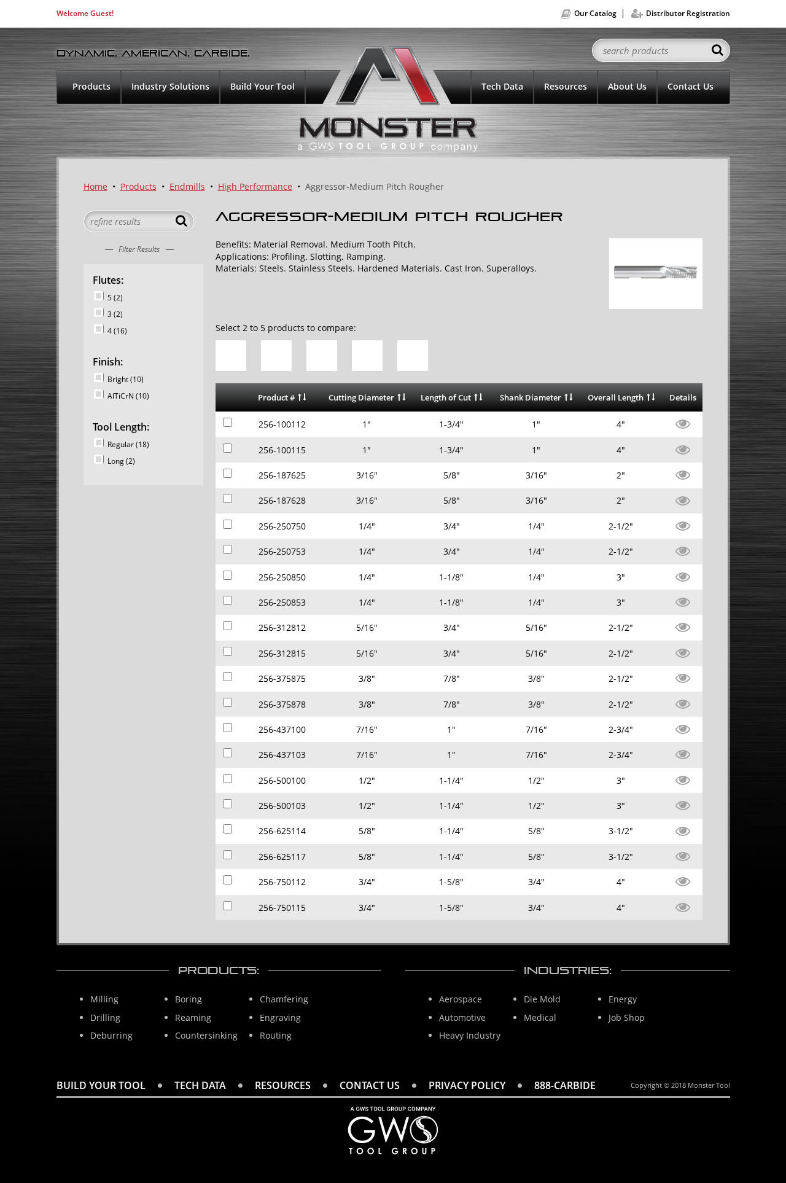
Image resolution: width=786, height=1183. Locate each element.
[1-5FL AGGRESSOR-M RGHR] (682, 423)
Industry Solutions (170, 86)
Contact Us (690, 86)
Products (91, 86)
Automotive (462, 1017)
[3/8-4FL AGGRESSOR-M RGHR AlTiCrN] (682, 703)
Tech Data (502, 86)
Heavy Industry (469, 1035)
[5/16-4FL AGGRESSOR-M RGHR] (682, 626)
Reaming (193, 1017)
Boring (188, 999)
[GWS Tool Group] (393, 1158)
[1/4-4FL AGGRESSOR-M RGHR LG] (682, 576)
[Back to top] (755, 1143)
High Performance (255, 186)
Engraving (280, 1017)
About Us (627, 86)
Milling (104, 999)
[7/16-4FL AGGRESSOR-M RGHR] (682, 728)
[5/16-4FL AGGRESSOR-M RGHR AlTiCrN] (682, 652)
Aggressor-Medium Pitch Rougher (374, 186)
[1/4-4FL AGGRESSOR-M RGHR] (682, 525)
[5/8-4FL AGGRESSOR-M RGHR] (682, 830)
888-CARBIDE (565, 1085)
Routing (276, 1035)
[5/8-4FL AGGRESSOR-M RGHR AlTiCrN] (682, 855)
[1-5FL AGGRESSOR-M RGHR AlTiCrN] (682, 449)
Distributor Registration (688, 13)
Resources (565, 86)
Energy (623, 999)
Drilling (105, 1017)
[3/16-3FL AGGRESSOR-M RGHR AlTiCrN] (682, 500)
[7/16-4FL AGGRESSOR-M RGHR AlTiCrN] (682, 753)
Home (95, 186)
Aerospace (460, 999)
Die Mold (542, 999)
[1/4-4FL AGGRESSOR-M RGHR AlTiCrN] (682, 550)
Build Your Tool (262, 86)
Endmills (187, 186)
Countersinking (206, 1035)
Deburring (111, 1035)
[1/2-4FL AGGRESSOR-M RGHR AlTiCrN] (682, 804)
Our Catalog (595, 13)
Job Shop (627, 1017)
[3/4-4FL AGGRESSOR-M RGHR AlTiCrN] (682, 906)
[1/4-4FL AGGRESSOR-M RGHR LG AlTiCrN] (682, 601)
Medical (540, 1017)
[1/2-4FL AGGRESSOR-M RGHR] (682, 779)
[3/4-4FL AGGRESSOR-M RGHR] (682, 880)
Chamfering (284, 999)
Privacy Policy (467, 1085)
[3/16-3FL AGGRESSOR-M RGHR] (682, 474)
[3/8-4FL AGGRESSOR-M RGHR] (682, 677)
